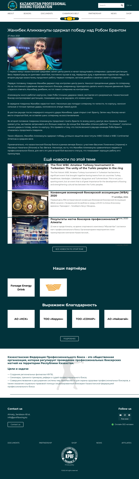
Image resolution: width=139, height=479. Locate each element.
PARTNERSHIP (45, 443)
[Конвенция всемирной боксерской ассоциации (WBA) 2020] (30, 204)
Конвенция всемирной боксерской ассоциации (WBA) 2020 (89, 194)
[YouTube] (120, 415)
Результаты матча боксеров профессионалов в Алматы (84, 221)
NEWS (99, 443)
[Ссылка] (12, 5)
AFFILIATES (126, 443)
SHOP (74, 443)
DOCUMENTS (13, 443)
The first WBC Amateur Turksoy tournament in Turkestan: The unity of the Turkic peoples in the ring (86, 166)
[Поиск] (122, 5)
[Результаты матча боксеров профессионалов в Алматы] (30, 231)
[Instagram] (125, 415)
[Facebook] (129, 415)
